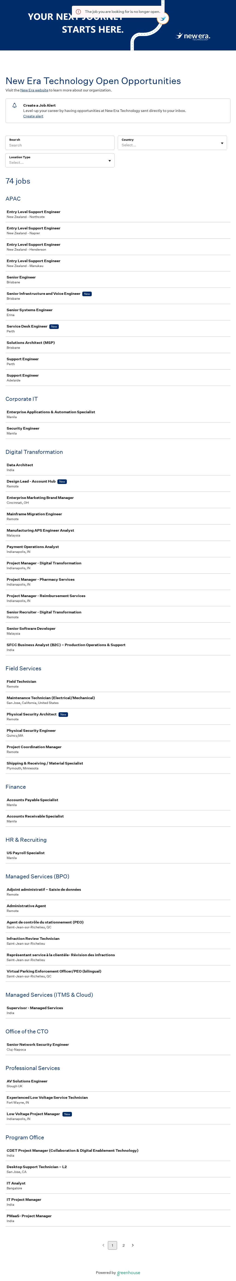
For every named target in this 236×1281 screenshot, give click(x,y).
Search (14, 140)
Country (128, 140)
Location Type (19, 157)
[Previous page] (103, 1246)
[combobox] (9, 162)
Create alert (33, 116)
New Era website (34, 90)
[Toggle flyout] (222, 143)
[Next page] (133, 1246)
